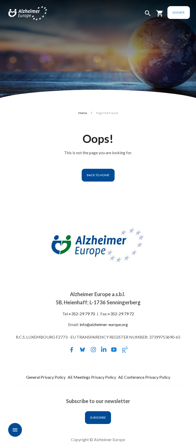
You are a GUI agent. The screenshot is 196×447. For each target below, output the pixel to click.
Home (82, 113)
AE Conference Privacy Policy (144, 377)
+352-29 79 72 (121, 313)
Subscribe (98, 417)
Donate (179, 12)
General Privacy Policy (46, 377)
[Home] (22, 13)
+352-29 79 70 (82, 313)
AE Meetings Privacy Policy (92, 377)
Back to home (98, 175)
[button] (148, 15)
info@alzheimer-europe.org (104, 324)
